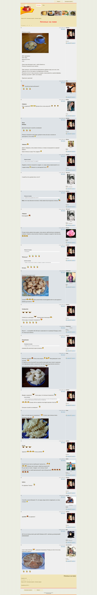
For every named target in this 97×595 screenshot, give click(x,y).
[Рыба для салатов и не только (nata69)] (65, 15)
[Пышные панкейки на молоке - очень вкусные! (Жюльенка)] (44, 15)
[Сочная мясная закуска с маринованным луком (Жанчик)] (72, 15)
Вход (43, 5)
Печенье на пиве (48, 22)
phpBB (50, 593)
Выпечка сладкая (38, 18)
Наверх (91, 592)
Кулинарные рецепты (69, 1)
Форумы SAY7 (23, 18)
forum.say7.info (51, 592)
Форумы (58, 1)
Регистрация (38, 5)
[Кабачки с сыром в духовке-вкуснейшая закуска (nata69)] (51, 15)
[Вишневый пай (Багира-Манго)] (58, 15)
